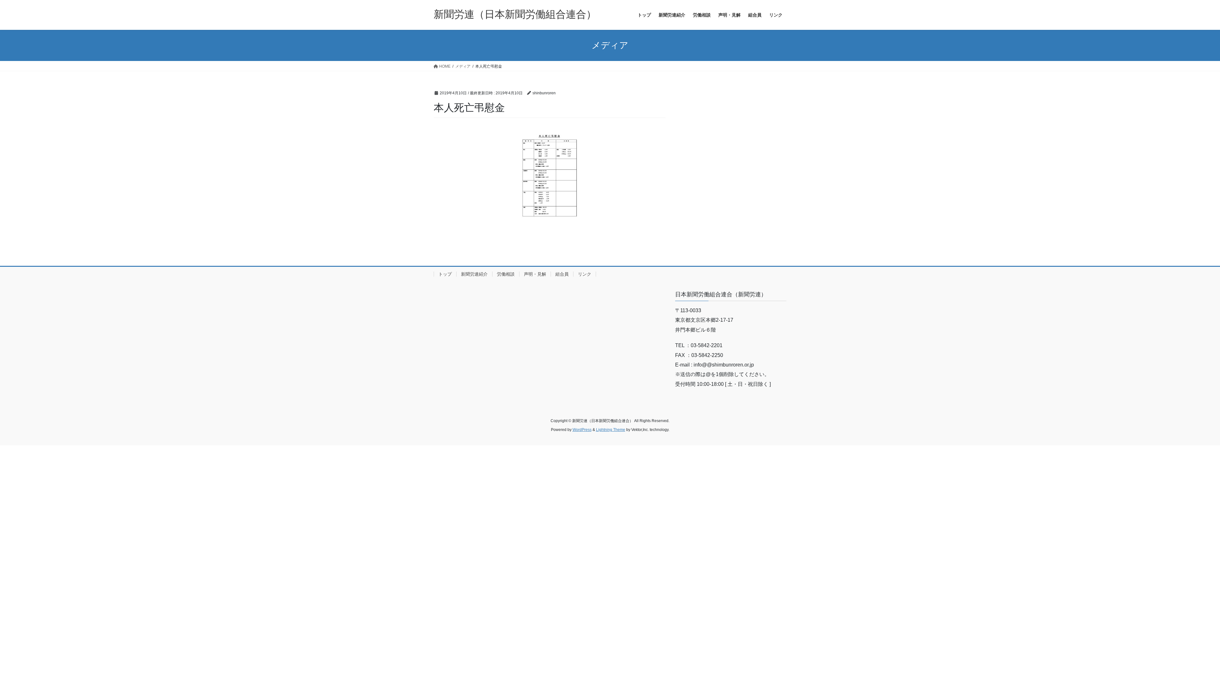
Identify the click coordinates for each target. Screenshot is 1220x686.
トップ (445, 274)
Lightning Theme (610, 429)
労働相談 (506, 274)
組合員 (562, 274)
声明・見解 (535, 274)
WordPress (582, 429)
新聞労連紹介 (474, 274)
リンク (584, 274)
